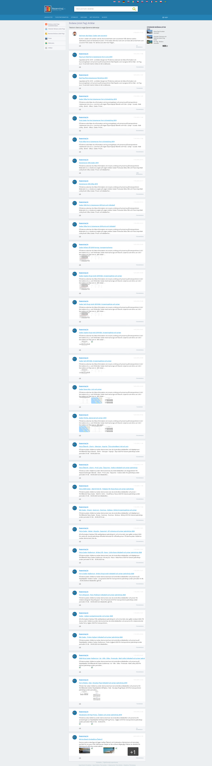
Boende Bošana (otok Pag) (56, 33)
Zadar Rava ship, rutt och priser (90, 389)
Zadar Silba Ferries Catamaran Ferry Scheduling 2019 (98, 99)
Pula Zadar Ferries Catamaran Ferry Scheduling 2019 (97, 120)
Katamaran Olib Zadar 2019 (88, 163)
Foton (50, 38)
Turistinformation (61, 17)
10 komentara (139, 46)
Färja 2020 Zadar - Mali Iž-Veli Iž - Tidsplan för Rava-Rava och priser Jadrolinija (106, 489)
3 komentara (139, 67)
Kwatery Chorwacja (130, 765)
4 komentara (139, 672)
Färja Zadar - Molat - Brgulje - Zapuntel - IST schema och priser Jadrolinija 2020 (107, 531)
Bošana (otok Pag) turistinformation (53, 24)
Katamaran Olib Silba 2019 (88, 184)
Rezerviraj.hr (83, 54)
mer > (165, 46)
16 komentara (139, 728)
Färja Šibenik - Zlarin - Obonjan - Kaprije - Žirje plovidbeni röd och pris (103, 447)
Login (166, 17)
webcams (83, 17)
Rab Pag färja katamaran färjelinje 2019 (93, 78)
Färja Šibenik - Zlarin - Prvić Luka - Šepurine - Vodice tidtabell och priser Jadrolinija (108, 468)
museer (104, 17)
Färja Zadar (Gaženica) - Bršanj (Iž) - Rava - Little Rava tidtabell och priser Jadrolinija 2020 (110, 552)
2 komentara (139, 350)
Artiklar (50, 48)
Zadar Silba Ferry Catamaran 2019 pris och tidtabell (97, 226)
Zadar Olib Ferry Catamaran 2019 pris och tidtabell (97, 205)
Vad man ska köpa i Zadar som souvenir (93, 36)
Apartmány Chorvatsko (100, 765)
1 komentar (139, 88)
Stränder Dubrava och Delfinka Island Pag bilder (160, 38)
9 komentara (139, 520)
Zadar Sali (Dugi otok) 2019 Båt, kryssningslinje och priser (99, 304)
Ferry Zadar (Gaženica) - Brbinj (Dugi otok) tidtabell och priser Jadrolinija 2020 (106, 574)
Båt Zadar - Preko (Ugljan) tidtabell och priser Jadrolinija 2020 (101, 637)
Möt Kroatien (94, 17)
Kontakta (99, 762)
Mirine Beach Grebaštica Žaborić (90, 739)
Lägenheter (48, 17)
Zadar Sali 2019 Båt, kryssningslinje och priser (95, 361)
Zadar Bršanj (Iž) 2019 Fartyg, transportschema (95, 248)
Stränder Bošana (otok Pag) (56, 29)
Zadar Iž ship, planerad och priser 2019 (92, 418)
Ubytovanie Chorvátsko (115, 765)
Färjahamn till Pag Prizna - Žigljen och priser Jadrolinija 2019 (100, 715)
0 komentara (139, 109)
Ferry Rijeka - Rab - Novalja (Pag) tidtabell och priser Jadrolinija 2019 (103, 683)
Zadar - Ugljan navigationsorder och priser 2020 (96, 616)
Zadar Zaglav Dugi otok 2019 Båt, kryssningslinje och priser (100, 333)
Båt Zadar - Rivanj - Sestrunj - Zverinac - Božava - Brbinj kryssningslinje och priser (108, 510)
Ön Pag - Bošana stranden (158, 42)
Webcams (51, 43)
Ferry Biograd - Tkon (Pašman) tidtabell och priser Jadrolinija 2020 (102, 595)
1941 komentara (139, 173)
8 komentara (139, 130)
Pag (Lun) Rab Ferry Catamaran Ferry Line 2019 (95, 57)
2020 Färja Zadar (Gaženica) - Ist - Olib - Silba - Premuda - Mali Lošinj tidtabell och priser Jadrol (112, 658)
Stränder (74, 17)
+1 (133, 752)
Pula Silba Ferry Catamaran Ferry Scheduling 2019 (97, 142)
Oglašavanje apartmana (110, 762)
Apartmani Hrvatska (85, 765)
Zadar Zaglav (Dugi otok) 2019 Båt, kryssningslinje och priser (100, 276)
